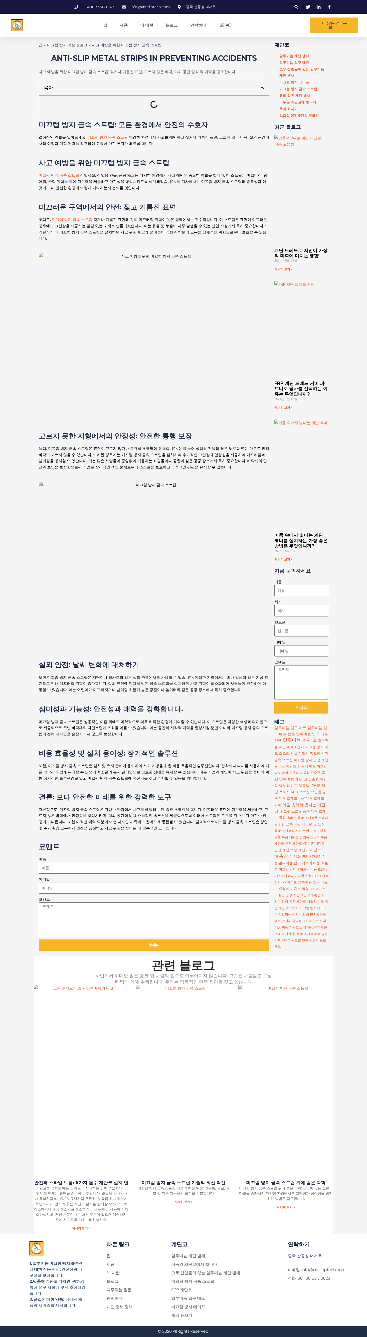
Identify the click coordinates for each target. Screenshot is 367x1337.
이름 (42, 858)
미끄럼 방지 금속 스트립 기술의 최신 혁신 (183, 1182)
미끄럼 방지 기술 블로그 (67, 44)
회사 (278, 601)
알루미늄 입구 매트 (290, 727)
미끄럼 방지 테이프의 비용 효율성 (303, 869)
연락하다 (198, 25)
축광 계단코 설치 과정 (297, 927)
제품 (124, 25)
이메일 (44, 879)
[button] (296, 7)
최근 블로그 (287, 127)
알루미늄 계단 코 (300, 740)
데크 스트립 (300, 791)
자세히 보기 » (283, 269)
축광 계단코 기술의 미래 (306, 901)
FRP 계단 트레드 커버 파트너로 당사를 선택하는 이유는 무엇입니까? (301, 389)
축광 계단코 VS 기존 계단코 (305, 843)
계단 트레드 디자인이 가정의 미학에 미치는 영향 (301, 253)
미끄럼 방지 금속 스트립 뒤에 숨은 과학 (286, 1182)
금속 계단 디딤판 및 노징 (305, 824)
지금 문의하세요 (292, 571)
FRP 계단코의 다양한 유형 (292, 875)
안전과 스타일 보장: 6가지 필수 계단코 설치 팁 (81, 1182)
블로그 (172, 25)
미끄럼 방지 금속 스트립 (108, 137)
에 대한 (146, 25)
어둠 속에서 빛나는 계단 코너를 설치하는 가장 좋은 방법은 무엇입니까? (301, 540)
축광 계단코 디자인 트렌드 (293, 830)
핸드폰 (280, 621)
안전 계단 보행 (285, 849)
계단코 (281, 45)
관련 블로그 (183, 965)
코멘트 (44, 899)
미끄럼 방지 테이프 (301, 766)
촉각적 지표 (290, 856)
